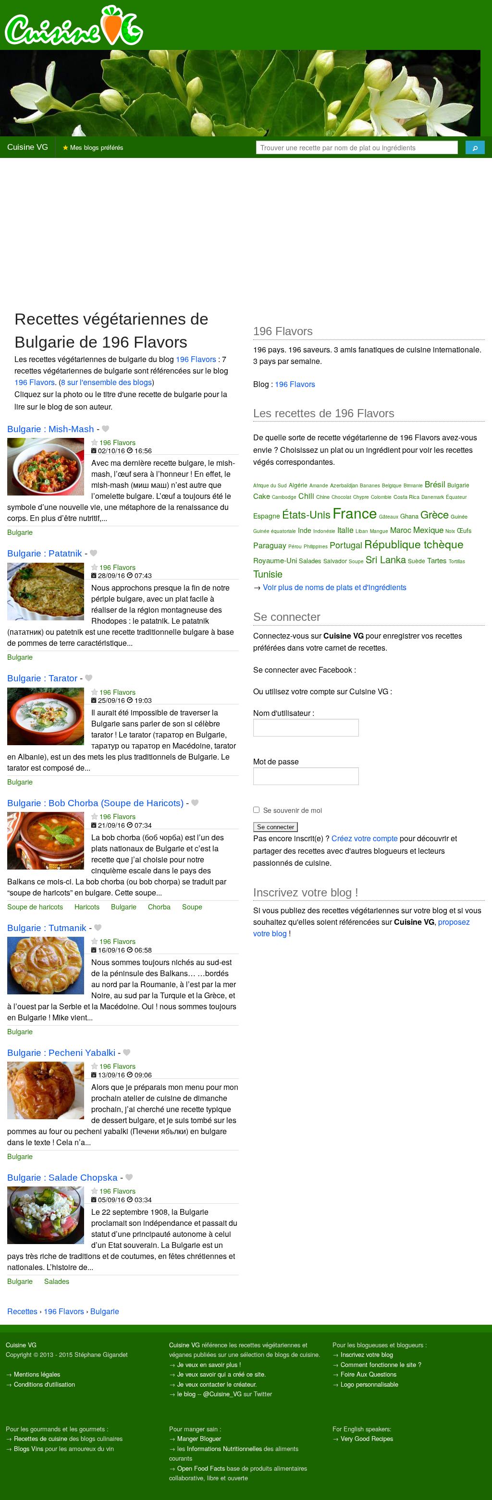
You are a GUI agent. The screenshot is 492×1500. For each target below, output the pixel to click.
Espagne (266, 515)
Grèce (434, 514)
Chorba (159, 906)
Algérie (298, 485)
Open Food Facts (201, 1468)
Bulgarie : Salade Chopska (62, 1178)
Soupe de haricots (35, 906)
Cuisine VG (27, 147)
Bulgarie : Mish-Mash (50, 429)
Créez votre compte (365, 838)
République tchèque (414, 544)
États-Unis (306, 514)
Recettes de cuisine (40, 1438)
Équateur (456, 497)
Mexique (428, 529)
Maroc (400, 529)
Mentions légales (37, 1374)
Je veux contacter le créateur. (217, 1384)
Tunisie (268, 574)
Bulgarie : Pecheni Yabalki (61, 1053)
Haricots (86, 906)
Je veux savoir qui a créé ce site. (221, 1374)
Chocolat (341, 497)
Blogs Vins (28, 1448)
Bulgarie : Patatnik (44, 553)
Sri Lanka (386, 559)
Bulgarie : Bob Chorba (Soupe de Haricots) (95, 803)
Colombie (381, 497)
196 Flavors (196, 358)
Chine (323, 496)
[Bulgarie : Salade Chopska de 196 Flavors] (45, 1214)
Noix (450, 531)
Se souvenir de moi (292, 810)
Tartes (437, 560)
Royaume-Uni (275, 560)
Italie (345, 529)
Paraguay (269, 545)
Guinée (459, 516)
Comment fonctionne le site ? (381, 1364)
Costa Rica (406, 496)
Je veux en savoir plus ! (209, 1364)
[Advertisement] (246, 233)
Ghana (409, 515)
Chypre (361, 497)
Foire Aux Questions (368, 1374)
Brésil (435, 484)
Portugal (346, 544)
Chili (306, 495)
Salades (56, 1281)
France (354, 512)
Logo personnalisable (369, 1384)
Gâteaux (388, 516)
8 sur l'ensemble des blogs (106, 381)
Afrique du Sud (270, 485)
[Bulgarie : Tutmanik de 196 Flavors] (45, 964)
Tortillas (457, 561)
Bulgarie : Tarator (42, 678)
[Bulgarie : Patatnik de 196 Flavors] (45, 590)
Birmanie (413, 485)
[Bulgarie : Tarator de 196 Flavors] (45, 715)
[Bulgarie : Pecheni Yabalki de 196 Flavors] (45, 1089)
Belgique (392, 485)
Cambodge (284, 497)
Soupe (192, 906)
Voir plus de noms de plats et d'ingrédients (334, 587)
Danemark (432, 497)
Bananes (370, 485)
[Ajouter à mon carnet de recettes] (105, 429)
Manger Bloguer (199, 1438)
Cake (261, 496)
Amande (318, 485)
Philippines (316, 546)
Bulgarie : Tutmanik (46, 928)
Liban (362, 531)
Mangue (379, 531)
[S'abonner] (94, 442)
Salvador (335, 560)
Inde (304, 530)
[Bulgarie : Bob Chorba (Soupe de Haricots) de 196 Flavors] (45, 840)
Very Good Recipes (367, 1438)
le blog (186, 1393)
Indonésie (324, 531)
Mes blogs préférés (95, 147)
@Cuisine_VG (222, 1393)
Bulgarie (20, 532)
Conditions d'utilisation (44, 1384)
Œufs (464, 530)
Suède (416, 560)
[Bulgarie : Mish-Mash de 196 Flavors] (45, 465)
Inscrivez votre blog (367, 1354)
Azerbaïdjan (344, 485)
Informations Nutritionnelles (224, 1448)
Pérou (295, 546)
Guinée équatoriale (274, 531)
